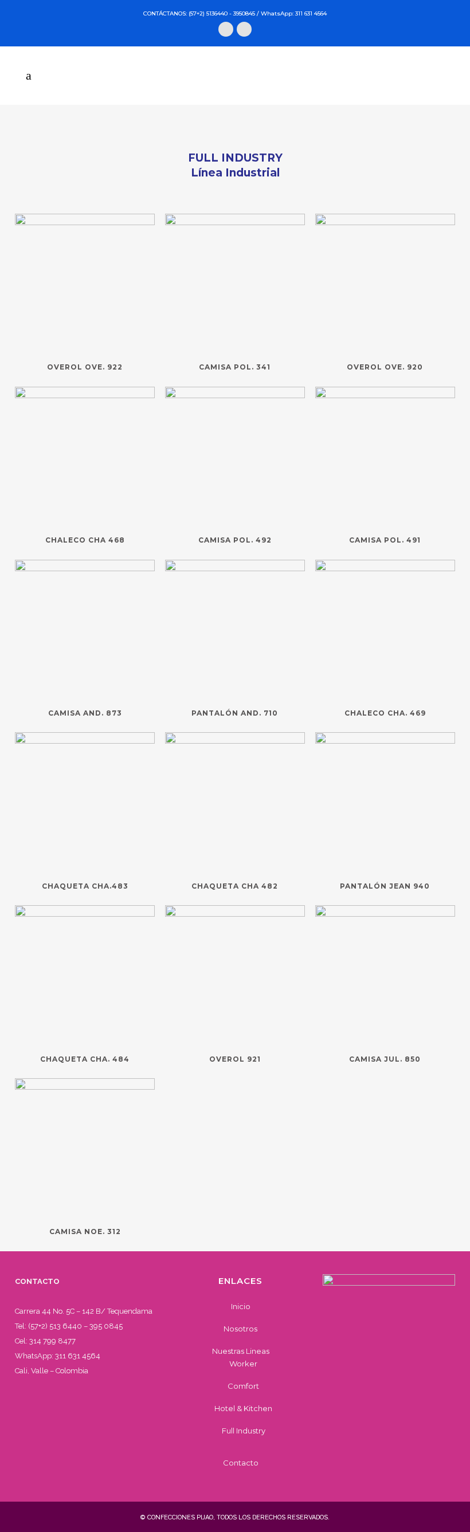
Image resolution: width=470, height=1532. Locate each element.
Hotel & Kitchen (243, 1408)
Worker (243, 1363)
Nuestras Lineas (240, 1351)
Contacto (240, 1462)
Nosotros (240, 1328)
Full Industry (243, 1430)
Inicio (240, 1306)
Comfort (243, 1385)
